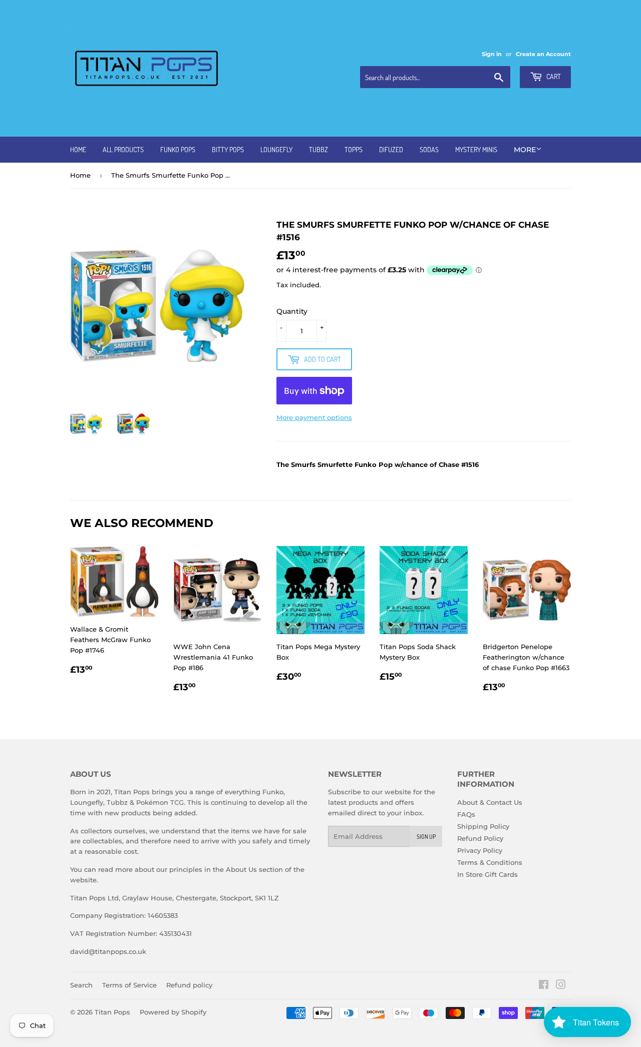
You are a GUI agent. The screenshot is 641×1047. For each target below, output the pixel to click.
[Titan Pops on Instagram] (561, 986)
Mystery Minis (476, 149)
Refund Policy (480, 838)
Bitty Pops (228, 149)
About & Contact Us (489, 802)
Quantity (291, 311)
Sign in (492, 54)
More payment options (314, 417)
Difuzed (391, 149)
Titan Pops (112, 1012)
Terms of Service (129, 985)
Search (81, 985)
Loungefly (276, 149)
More (525, 149)
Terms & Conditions (489, 862)
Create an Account (543, 54)
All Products (123, 149)
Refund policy (189, 985)
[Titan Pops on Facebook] (543, 986)
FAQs (466, 814)
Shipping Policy (483, 826)
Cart (553, 76)
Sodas (429, 149)
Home (78, 149)
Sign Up (426, 836)
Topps (354, 149)
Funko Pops (177, 149)
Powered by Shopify (173, 1012)
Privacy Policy (479, 850)
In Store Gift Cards (487, 874)
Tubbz (318, 149)
